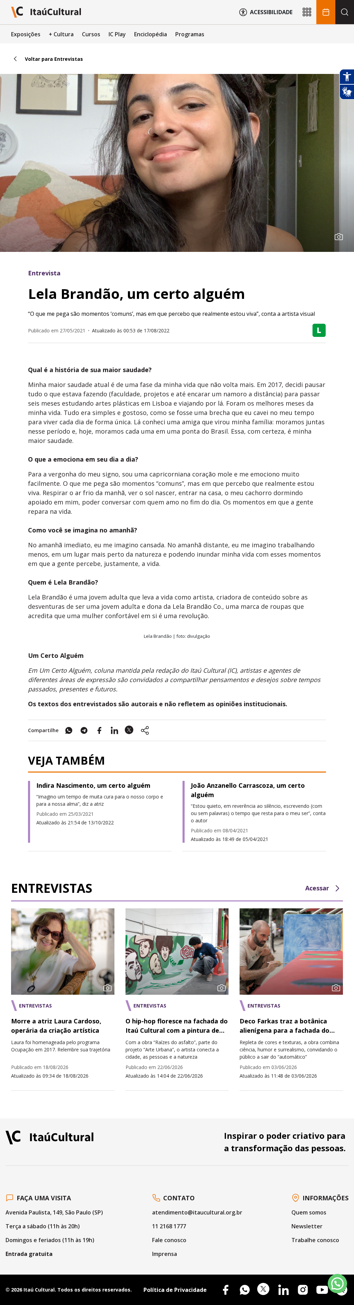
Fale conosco (169, 1240)
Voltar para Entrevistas (54, 59)
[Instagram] (303, 1290)
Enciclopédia (150, 34)
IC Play (117, 34)
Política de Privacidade (175, 1290)
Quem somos (308, 1212)
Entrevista (44, 273)
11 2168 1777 (169, 1226)
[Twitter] (264, 1290)
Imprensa (164, 1254)
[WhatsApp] (245, 1290)
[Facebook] (225, 1290)
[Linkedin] (283, 1290)
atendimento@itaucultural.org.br (197, 1212)
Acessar (317, 888)
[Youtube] (322, 1290)
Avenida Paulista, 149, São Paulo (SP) (54, 1212)
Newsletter (307, 1226)
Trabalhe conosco (315, 1240)
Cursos (91, 34)
